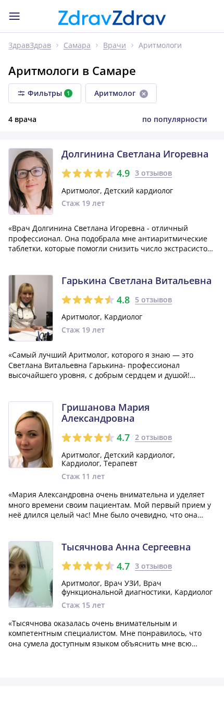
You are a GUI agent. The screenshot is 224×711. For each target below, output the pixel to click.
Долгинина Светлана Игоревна (134, 154)
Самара (77, 45)
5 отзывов (153, 299)
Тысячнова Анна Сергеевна (126, 547)
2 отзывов (153, 437)
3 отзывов (153, 173)
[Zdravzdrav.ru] (112, 18)
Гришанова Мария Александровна (105, 413)
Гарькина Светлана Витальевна (136, 281)
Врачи (114, 45)
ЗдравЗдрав (29, 45)
